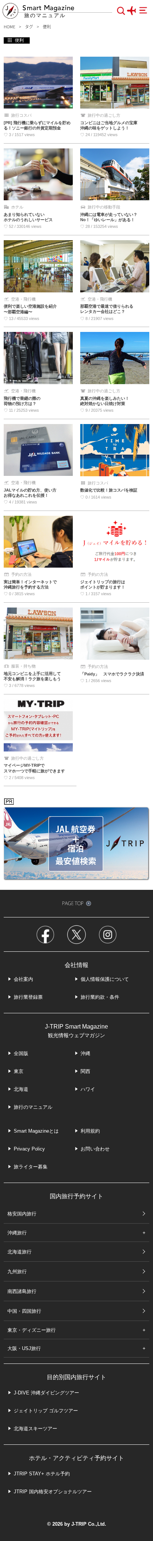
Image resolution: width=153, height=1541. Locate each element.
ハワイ (88, 1089)
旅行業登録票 (28, 997)
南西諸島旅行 (21, 1291)
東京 (18, 1071)
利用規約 (90, 1131)
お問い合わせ (95, 1149)
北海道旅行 (19, 1252)
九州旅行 (17, 1271)
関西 (85, 1071)
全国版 (21, 1053)
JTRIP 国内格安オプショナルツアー (53, 1491)
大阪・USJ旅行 (24, 1348)
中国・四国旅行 (24, 1311)
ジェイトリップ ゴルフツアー (46, 1410)
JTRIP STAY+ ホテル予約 (42, 1473)
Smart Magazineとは (36, 1131)
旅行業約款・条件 (100, 997)
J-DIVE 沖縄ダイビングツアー (46, 1393)
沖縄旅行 (17, 1233)
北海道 (21, 1089)
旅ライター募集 (31, 1167)
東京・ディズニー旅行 (31, 1330)
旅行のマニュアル (33, 1107)
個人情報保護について (105, 979)
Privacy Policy (29, 1149)
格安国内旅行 (21, 1214)
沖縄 (85, 1053)
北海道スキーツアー (35, 1428)
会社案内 (23, 979)
